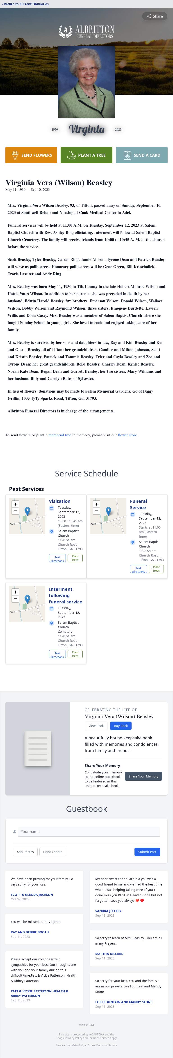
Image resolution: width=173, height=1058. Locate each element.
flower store (127, 434)
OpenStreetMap (91, 1045)
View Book (96, 726)
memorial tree (59, 434)
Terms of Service (98, 1038)
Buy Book (121, 726)
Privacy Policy (73, 1038)
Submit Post (147, 852)
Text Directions (57, 558)
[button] (27, 511)
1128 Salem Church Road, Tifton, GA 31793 (70, 544)
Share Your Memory (143, 776)
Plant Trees (75, 558)
